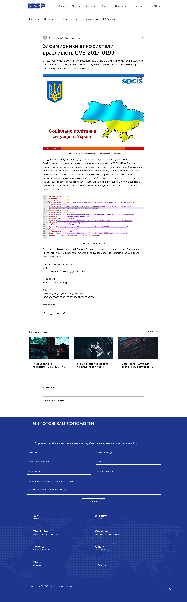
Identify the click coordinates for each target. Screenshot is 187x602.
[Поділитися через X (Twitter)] (51, 313)
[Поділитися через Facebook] (44, 313)
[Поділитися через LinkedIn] (57, 313)
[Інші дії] (142, 37)
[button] (155, 6)
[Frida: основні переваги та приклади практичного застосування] (93, 348)
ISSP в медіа (109, 19)
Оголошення (50, 19)
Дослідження (91, 19)
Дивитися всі (152, 331)
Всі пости (34, 19)
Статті (65, 19)
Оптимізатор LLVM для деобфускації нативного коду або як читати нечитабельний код (136, 365)
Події (76, 19)
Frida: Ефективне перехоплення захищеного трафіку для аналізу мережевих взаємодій (48, 365)
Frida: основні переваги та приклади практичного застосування (92, 365)
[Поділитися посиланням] (64, 313)
